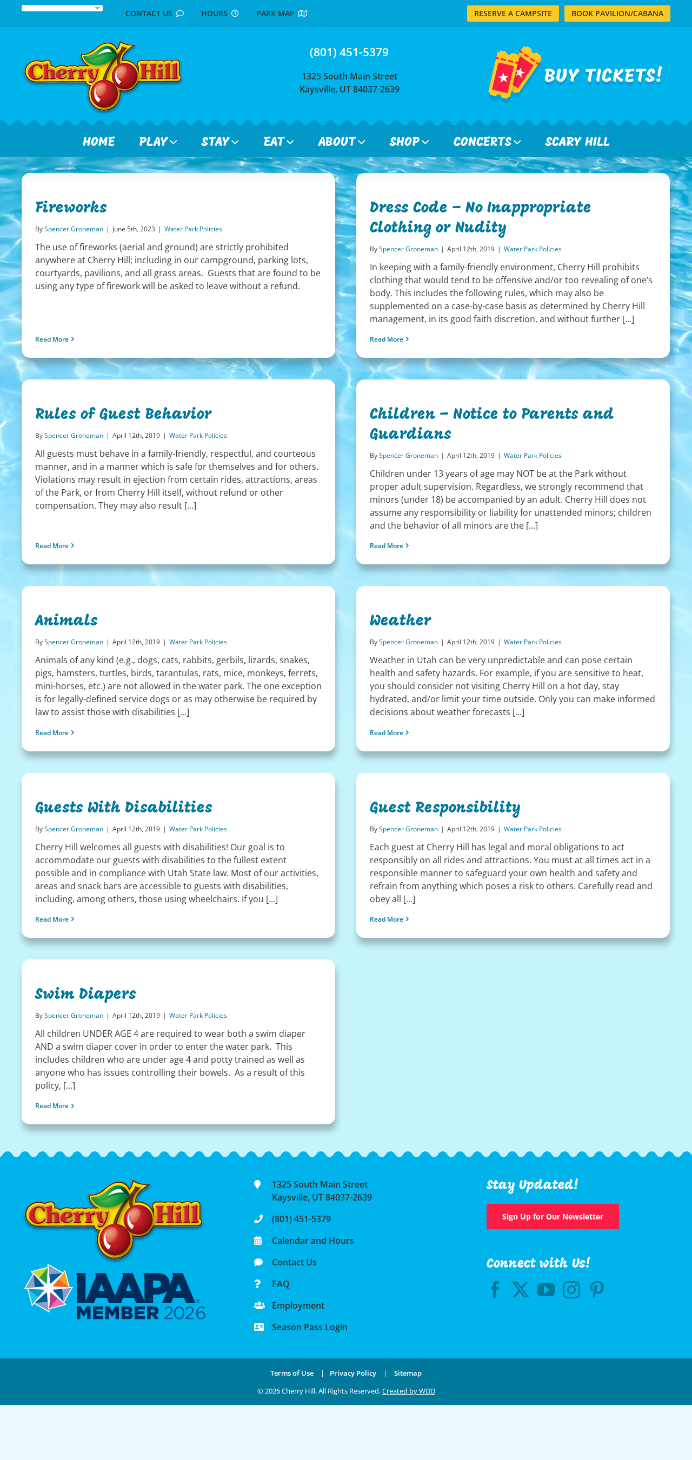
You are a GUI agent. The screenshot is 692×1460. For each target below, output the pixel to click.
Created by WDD (408, 1391)
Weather (400, 621)
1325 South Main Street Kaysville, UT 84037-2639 (350, 82)
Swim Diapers (85, 995)
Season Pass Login (310, 1327)
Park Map (277, 13)
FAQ (281, 1284)
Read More (52, 339)
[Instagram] (571, 1289)
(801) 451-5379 (349, 51)
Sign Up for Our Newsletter (552, 1216)
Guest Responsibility (445, 808)
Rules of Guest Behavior (123, 415)
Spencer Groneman (73, 229)
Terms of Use (292, 1373)
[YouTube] (546, 1289)
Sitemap (408, 1373)
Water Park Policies (193, 229)
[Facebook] (495, 1289)
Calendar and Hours (313, 1240)
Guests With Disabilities (123, 808)
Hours (216, 13)
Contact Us (150, 13)
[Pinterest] (597, 1289)
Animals (66, 621)
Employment (298, 1305)
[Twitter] (520, 1289)
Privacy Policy (353, 1373)
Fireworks (71, 208)
